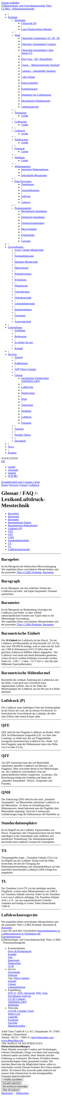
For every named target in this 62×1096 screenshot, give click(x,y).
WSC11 (12, 993)
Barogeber (6, 927)
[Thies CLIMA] (31, 8)
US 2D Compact (16, 999)
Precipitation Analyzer (19, 996)
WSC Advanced (26, 993)
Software (12, 975)
